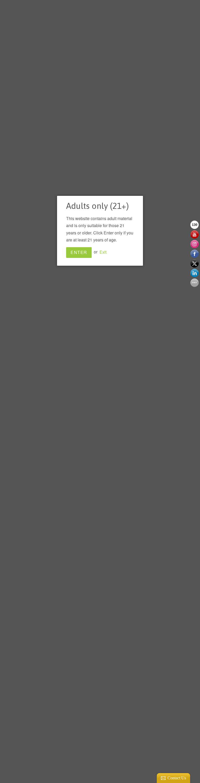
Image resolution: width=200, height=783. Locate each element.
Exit (103, 252)
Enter (79, 252)
